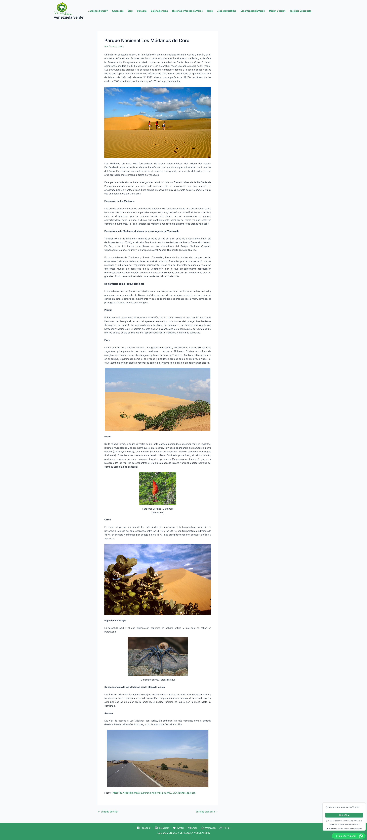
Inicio (210, 10)
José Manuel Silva (226, 10)
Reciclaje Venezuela (300, 10)
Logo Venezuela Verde (253, 10)
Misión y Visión (277, 10)
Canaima (142, 10)
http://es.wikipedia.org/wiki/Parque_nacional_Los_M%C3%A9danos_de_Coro (154, 792)
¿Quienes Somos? (98, 10)
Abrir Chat (344, 814)
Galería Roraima (159, 10)
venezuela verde (68, 17)
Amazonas (118, 10)
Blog (130, 10)
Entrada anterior (108, 811)
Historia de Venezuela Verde (187, 10)
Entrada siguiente (207, 811)
